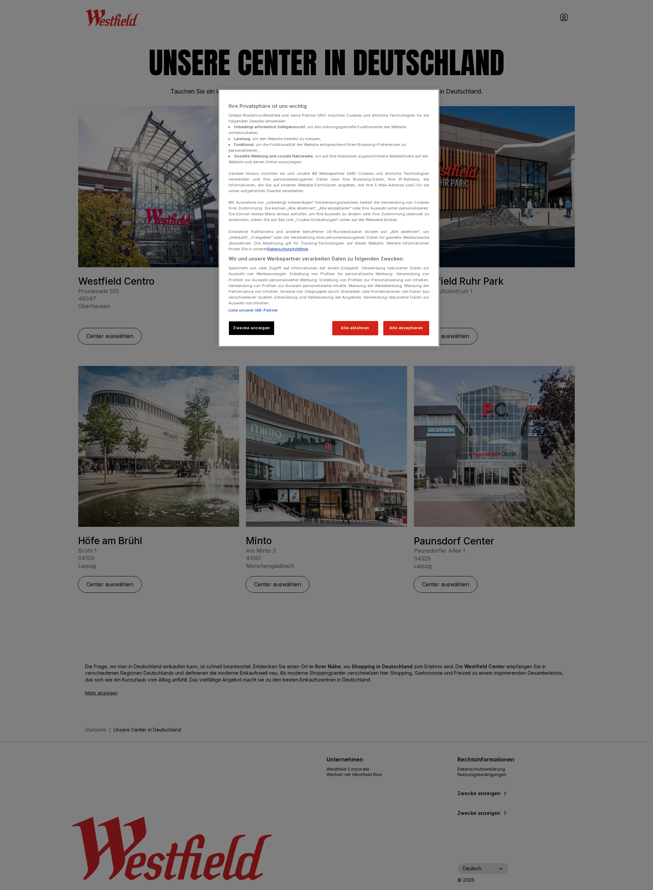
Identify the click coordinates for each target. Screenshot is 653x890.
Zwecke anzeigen (251, 327)
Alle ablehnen (355, 327)
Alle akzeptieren (406, 327)
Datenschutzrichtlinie (287, 249)
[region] (328, 218)
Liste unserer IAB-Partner (253, 310)
